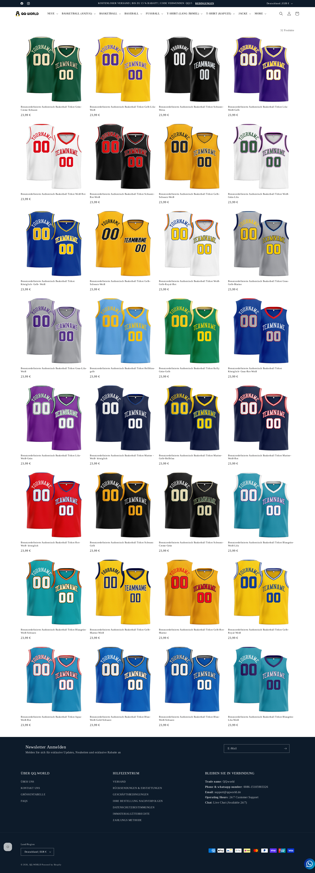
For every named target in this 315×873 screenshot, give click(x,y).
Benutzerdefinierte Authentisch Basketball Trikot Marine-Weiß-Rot (259, 457)
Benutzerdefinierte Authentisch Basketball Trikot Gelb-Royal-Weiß (258, 631)
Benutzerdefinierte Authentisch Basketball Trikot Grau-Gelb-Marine (258, 283)
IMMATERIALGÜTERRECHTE (131, 813)
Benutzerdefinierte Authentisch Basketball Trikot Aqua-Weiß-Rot (51, 718)
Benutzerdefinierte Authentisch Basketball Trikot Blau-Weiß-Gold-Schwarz (120, 718)
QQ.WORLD (35, 865)
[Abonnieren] (285, 748)
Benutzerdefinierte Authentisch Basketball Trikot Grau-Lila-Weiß (54, 370)
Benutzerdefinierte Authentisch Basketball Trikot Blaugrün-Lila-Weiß (261, 718)
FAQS (24, 801)
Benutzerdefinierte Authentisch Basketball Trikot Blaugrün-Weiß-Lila (261, 544)
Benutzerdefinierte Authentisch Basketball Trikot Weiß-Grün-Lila (258, 195)
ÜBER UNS (27, 781)
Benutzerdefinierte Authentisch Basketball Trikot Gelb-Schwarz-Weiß (189, 195)
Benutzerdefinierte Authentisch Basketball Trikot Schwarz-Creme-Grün (191, 544)
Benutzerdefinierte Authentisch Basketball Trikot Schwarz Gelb (121, 544)
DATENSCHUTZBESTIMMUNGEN (133, 807)
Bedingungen (204, 3)
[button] (52, 14)
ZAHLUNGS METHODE (127, 820)
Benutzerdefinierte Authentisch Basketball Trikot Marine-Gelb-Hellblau (190, 457)
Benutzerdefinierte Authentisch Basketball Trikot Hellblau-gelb (122, 370)
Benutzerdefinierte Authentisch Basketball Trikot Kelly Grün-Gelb (189, 370)
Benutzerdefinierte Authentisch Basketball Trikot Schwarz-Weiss (191, 108)
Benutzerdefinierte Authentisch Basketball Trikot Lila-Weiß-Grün (51, 457)
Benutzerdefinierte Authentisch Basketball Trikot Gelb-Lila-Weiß (123, 108)
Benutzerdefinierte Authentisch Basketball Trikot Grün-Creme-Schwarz (51, 108)
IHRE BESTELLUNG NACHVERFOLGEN (138, 801)
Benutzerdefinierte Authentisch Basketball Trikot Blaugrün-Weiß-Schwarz (53, 631)
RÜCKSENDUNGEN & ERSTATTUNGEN (137, 788)
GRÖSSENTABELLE (33, 794)
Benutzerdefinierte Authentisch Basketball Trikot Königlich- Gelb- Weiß (48, 283)
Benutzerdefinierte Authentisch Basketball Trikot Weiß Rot (53, 194)
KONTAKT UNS (30, 788)
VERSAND (119, 781)
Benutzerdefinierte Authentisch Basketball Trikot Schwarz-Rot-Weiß (122, 195)
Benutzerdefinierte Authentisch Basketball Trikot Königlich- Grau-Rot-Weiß (255, 370)
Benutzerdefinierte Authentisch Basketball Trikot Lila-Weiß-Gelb (258, 108)
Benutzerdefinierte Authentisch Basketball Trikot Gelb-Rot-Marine (191, 631)
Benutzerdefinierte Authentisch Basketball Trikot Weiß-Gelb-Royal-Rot (189, 283)
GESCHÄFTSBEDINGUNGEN (130, 794)
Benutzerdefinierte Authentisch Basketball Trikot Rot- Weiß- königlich (50, 544)
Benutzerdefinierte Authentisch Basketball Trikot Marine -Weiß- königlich (122, 457)
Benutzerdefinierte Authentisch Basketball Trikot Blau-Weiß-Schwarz (189, 718)
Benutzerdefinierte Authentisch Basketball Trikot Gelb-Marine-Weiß (120, 631)
